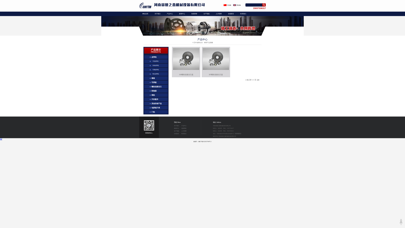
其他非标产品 (157, 103)
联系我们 (243, 14)
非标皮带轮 (155, 65)
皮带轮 (154, 57)
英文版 (239, 5)
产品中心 (170, 14)
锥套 (153, 78)
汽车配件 (155, 99)
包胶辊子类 (156, 108)
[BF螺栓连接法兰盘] (216, 59)
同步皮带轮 (155, 74)
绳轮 (153, 95)
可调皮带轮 (155, 69)
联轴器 (154, 91)
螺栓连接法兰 (157, 87)
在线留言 (231, 14)
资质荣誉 (194, 14)
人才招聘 (219, 14)
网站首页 (145, 14)
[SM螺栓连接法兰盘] (186, 59)
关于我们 (158, 14)
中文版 (229, 5)
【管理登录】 (238, 133)
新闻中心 (182, 14)
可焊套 (154, 82)
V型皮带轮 (155, 61)
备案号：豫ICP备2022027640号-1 (202, 141)
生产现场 (206, 14)
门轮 (153, 112)
